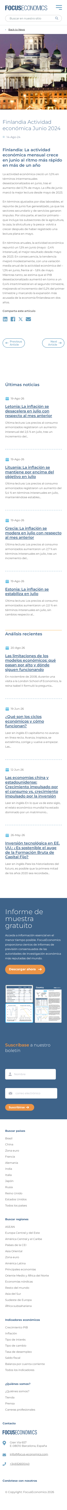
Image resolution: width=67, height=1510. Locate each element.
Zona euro (12, 1150)
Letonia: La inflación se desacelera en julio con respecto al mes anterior (28, 411)
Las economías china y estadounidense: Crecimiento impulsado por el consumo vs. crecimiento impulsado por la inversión (31, 786)
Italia (8, 1175)
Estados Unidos (16, 1199)
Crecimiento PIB (16, 1327)
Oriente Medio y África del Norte (27, 1275)
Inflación (11, 1333)
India (8, 1168)
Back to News (16, 29)
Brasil (8, 1138)
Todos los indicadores (19, 1370)
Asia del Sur (13, 1293)
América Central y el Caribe (23, 1239)
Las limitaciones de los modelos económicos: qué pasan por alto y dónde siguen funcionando (30, 663)
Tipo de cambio (15, 1345)
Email (9, 1085)
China (9, 1144)
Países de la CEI (15, 1245)
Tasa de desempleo (18, 1351)
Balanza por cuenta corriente (25, 1364)
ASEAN (10, 1226)
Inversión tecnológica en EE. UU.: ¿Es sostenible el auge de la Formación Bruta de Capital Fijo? (32, 850)
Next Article (52, 343)
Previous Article (16, 343)
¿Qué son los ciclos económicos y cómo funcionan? (24, 721)
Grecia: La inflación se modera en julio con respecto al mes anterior (33, 533)
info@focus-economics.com (29, 1454)
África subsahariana (18, 1306)
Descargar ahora (22, 969)
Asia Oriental (13, 1251)
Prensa (10, 1403)
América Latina (15, 1263)
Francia (10, 1156)
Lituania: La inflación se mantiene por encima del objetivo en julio (29, 472)
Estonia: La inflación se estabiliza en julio (27, 591)
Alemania (11, 1162)
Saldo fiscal (12, 1357)
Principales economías (20, 1269)
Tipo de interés (15, 1339)
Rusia (9, 1187)
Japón (9, 1181)
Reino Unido (13, 1193)
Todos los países (16, 1205)
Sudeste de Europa (18, 1300)
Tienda (9, 1397)
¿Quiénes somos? (17, 1391)
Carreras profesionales (20, 1409)
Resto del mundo (17, 1287)
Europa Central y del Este (22, 1232)
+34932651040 (20, 1464)
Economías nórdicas (19, 1281)
